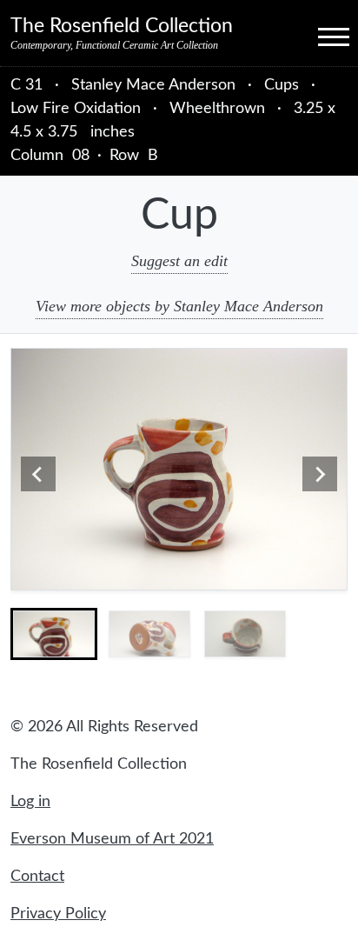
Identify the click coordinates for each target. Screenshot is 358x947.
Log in (30, 802)
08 (81, 155)
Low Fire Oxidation (75, 109)
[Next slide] (319, 474)
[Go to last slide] (38, 474)
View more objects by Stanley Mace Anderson (179, 306)
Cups (281, 85)
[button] (53, 634)
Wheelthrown (217, 109)
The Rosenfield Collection (121, 26)
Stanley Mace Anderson (155, 85)
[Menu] (318, 36)
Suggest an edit (179, 261)
